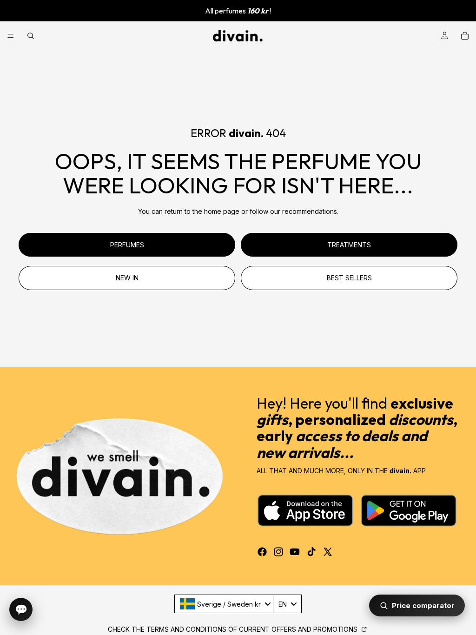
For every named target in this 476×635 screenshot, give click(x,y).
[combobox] (225, 604)
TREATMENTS (349, 245)
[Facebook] (262, 551)
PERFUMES (127, 245)
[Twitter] (327, 551)
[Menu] (10, 35)
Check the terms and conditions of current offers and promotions (233, 629)
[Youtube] (294, 551)
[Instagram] (278, 551)
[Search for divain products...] (30, 36)
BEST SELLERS (349, 278)
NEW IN (127, 278)
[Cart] (465, 36)
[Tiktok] (311, 551)
